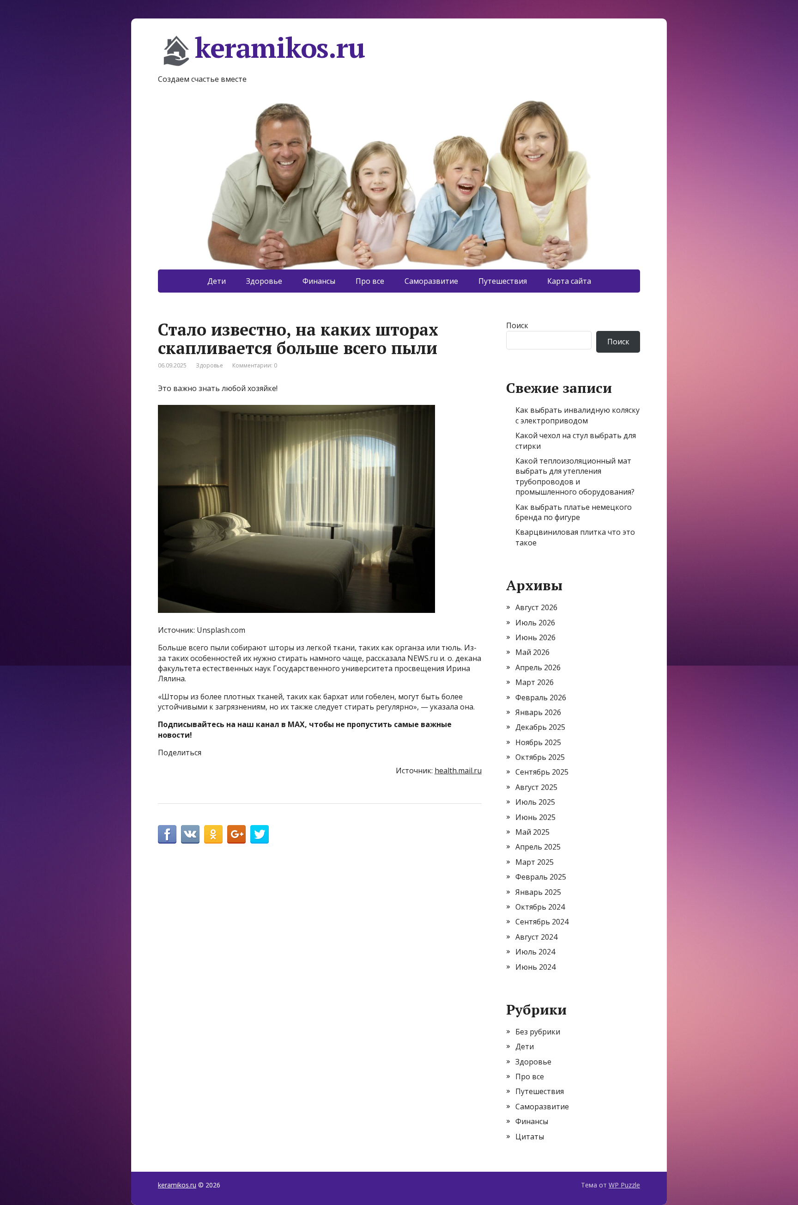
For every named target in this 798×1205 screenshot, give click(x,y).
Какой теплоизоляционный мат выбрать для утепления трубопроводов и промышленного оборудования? (575, 476)
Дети (216, 281)
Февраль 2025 (540, 877)
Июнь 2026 (535, 637)
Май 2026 (532, 652)
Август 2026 (536, 607)
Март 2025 (534, 862)
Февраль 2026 (540, 697)
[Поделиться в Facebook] (167, 834)
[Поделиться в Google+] (236, 834)
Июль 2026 (535, 623)
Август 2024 (536, 937)
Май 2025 (532, 832)
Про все (370, 281)
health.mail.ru (458, 770)
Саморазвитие (431, 281)
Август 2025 (536, 787)
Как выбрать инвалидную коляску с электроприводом (577, 415)
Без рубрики (537, 1032)
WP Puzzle (624, 1185)
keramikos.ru (280, 49)
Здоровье (264, 281)
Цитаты (529, 1137)
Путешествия (502, 281)
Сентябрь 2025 (541, 772)
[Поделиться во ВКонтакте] (190, 834)
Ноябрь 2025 (538, 742)
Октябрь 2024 (540, 907)
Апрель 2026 (538, 667)
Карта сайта (569, 281)
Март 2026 (534, 682)
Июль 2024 (535, 952)
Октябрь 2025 (540, 757)
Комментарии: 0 (254, 365)
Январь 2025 (538, 892)
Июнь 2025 (535, 817)
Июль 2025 (535, 802)
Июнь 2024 (535, 967)
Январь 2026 (538, 712)
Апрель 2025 (538, 847)
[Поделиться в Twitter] (259, 834)
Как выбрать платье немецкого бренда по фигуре (573, 512)
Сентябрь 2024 (541, 922)
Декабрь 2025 (540, 727)
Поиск (517, 325)
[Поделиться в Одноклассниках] (213, 834)
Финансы (318, 281)
